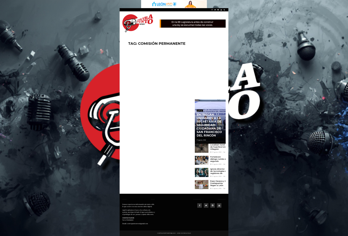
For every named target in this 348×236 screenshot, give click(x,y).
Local (199, 110)
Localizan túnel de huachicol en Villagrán (218, 147)
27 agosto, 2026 (201, 140)
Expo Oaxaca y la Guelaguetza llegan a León (218, 183)
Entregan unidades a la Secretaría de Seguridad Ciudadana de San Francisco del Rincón (209, 125)
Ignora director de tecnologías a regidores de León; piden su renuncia (218, 173)
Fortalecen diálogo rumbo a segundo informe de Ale (218, 160)
